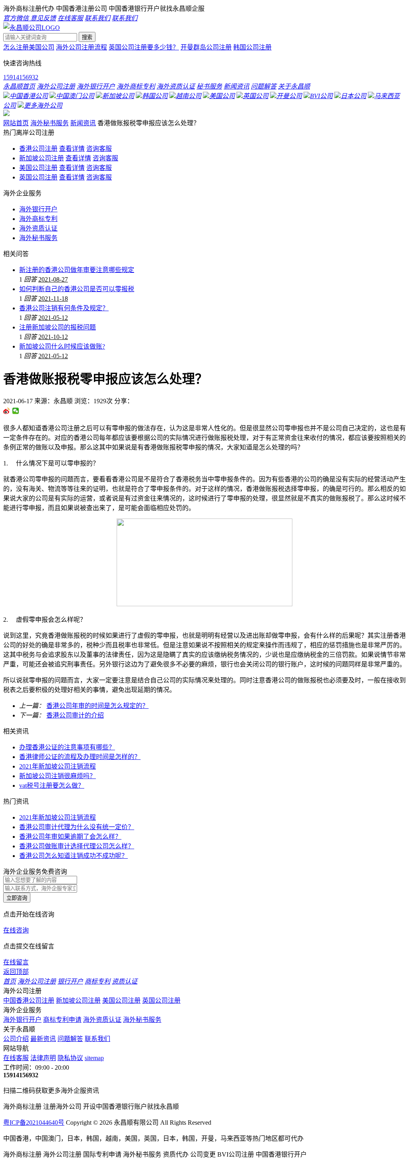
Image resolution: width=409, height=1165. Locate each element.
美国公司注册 (38, 167)
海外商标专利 (38, 218)
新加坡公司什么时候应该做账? (62, 346)
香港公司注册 (38, 148)
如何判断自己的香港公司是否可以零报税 (76, 289)
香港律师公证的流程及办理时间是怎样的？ (80, 756)
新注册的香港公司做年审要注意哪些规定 (76, 269)
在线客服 (16, 1058)
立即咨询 (16, 898)
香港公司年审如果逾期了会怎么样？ (70, 836)
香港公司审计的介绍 (75, 715)
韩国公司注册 (252, 47)
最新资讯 (43, 1038)
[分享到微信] (15, 411)
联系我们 (97, 1038)
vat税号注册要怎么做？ (51, 785)
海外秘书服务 (49, 123)
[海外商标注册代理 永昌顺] (31, 27)
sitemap (94, 1058)
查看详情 (72, 148)
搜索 (87, 37)
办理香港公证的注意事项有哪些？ (67, 747)
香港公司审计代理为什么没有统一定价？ (76, 827)
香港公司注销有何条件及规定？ (64, 308)
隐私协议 (70, 1058)
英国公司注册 (38, 177)
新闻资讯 (83, 123)
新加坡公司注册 (41, 158)
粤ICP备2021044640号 (33, 1122)
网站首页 (16, 123)
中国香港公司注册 (28, 1000)
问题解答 (70, 1038)
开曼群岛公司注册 (206, 47)
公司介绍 (16, 1038)
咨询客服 (99, 148)
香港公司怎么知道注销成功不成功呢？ (73, 855)
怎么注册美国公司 (28, 47)
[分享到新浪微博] (6, 411)
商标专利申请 (62, 1019)
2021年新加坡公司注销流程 (57, 766)
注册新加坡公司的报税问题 (57, 327)
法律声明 (43, 1058)
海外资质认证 (38, 228)
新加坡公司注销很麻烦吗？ (57, 776)
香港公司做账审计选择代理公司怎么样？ (76, 846)
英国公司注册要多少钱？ (144, 47)
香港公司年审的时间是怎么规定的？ (97, 705)
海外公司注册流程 (81, 47)
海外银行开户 (38, 209)
